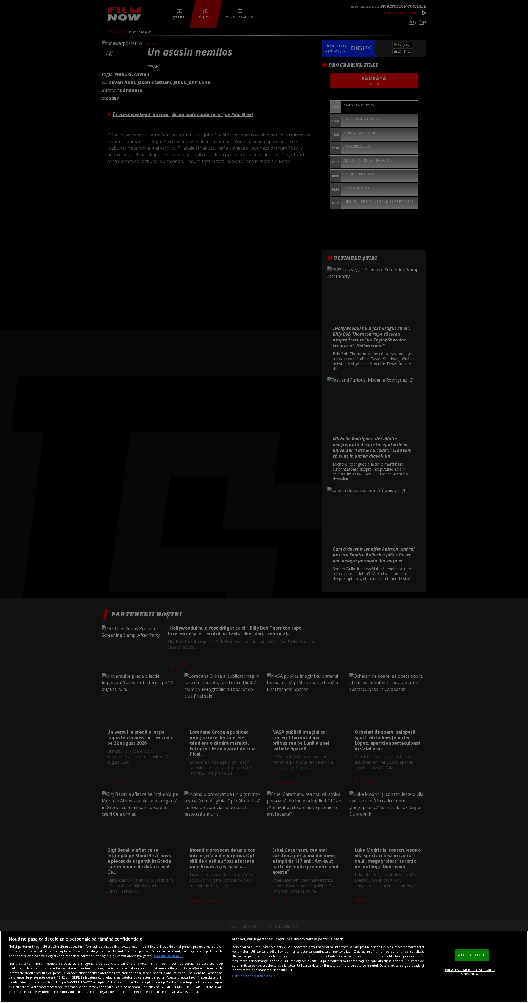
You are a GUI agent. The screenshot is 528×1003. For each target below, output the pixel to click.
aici (43, 982)
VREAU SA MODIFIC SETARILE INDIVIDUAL (470, 972)
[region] (264, 967)
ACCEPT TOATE (471, 954)
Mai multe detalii (168, 956)
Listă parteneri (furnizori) (253, 976)
